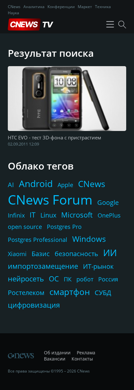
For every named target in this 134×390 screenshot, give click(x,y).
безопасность (76, 253)
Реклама (86, 352)
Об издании (57, 352)
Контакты (82, 359)
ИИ (110, 252)
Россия (108, 279)
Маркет (85, 6)
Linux (48, 215)
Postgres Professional (37, 239)
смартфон (69, 292)
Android (36, 183)
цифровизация (34, 305)
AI (11, 184)
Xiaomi (17, 254)
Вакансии (54, 359)
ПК (68, 279)
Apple (65, 185)
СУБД (103, 292)
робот (84, 279)
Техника (103, 6)
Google (108, 202)
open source (25, 226)
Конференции (61, 6)
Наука (13, 13)
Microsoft (77, 214)
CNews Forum (50, 199)
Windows (89, 238)
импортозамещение (43, 266)
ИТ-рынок (98, 266)
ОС (54, 278)
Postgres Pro (64, 226)
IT (32, 214)
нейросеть (26, 278)
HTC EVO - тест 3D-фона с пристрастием (54, 137)
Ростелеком (26, 292)
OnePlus (109, 215)
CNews (14, 6)
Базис (41, 253)
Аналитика (34, 6)
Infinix (16, 215)
